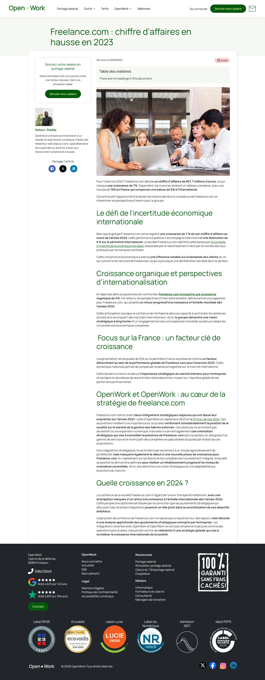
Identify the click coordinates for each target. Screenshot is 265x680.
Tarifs (105, 9)
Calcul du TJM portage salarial (155, 570)
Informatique (144, 588)
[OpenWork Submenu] (132, 8)
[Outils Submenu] (95, 8)
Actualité (88, 565)
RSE (84, 569)
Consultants (143, 596)
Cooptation (142, 574)
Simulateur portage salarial (153, 566)
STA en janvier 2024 (206, 419)
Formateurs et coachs (149, 591)
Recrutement (90, 573)
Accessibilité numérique (98, 596)
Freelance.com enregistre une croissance (187, 294)
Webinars (144, 9)
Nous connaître (92, 561)
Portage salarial (67, 9)
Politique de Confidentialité (100, 592)
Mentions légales (93, 588)
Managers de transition (150, 600)
